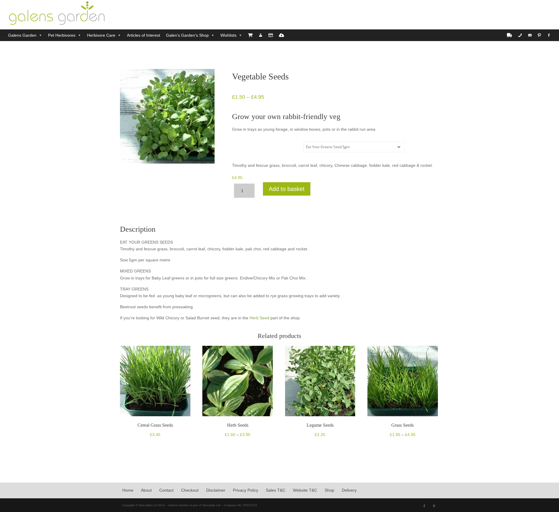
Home (127, 490)
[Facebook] (549, 35)
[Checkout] (271, 35)
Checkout (190, 490)
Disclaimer (215, 490)
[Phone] (520, 35)
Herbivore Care (101, 35)
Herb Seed (259, 318)
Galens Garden (22, 35)
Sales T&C (275, 490)
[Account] (261, 35)
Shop (329, 490)
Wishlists (228, 35)
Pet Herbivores (61, 35)
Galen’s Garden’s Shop (187, 35)
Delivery (349, 490)
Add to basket (287, 189)
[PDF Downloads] (281, 35)
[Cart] (250, 35)
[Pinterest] (539, 35)
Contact (166, 490)
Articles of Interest (143, 35)
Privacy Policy (245, 490)
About (146, 490)
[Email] (530, 35)
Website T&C (305, 490)
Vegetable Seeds (250, 149)
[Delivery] (509, 35)
